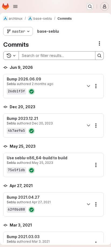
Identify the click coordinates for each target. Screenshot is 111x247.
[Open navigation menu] (15, 6)
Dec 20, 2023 (42, 123)
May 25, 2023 (42, 163)
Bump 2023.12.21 (22, 118)
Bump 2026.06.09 (24, 79)
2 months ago (42, 84)
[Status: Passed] (31, 91)
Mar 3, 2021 (41, 241)
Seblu (11, 84)
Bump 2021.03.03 (23, 237)
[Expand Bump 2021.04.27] (88, 204)
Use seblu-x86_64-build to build (37, 158)
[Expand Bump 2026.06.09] (88, 86)
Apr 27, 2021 (41, 202)
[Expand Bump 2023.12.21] (88, 125)
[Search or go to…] (90, 6)
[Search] (99, 55)
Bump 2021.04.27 (23, 197)
